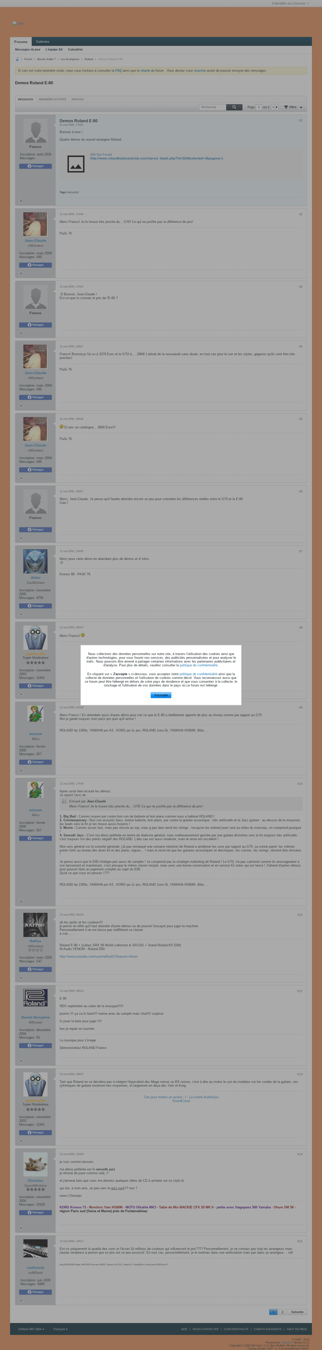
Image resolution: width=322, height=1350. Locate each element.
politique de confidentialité (199, 665)
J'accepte (161, 695)
